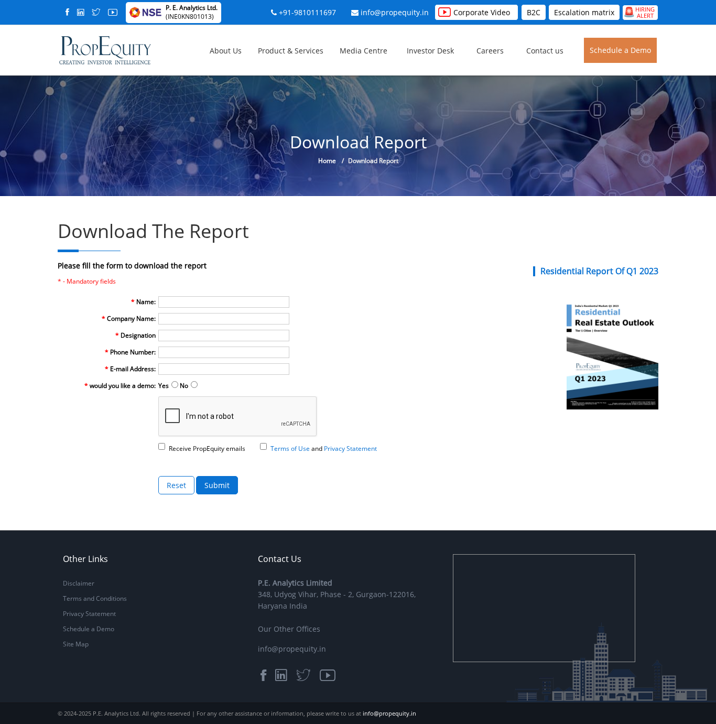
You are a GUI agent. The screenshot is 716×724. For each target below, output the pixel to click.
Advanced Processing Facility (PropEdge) (400, 88)
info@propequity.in (395, 12)
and (323, 448)
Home (327, 160)
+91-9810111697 (307, 12)
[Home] (105, 49)
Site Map (76, 644)
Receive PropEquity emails (207, 448)
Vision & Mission (278, 74)
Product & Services (290, 51)
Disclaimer (78, 583)
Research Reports (426, 64)
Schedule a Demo (620, 50)
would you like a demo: (120, 385)
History (264, 68)
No (184, 385)
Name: (143, 301)
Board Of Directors (282, 78)
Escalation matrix (584, 12)
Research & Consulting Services (383, 78)
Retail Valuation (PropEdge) (380, 84)
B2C (533, 12)
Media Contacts (423, 74)
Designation (135, 335)
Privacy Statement (89, 613)
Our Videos (416, 71)
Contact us (544, 51)
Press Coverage (423, 68)
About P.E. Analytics (283, 64)
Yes (163, 385)
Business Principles (282, 71)
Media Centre (363, 51)
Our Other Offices (289, 629)
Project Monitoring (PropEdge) (385, 91)
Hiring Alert (639, 12)
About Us (226, 51)
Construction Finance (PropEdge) (389, 94)
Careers (490, 51)
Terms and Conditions (95, 598)
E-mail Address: (130, 368)
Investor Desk (430, 51)
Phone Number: (130, 352)
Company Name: (129, 318)
